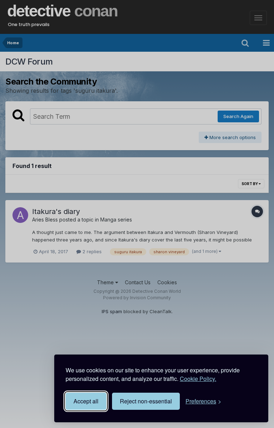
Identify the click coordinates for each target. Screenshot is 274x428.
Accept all (85, 401)
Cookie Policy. (198, 378)
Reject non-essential (146, 401)
